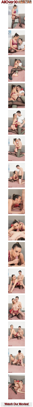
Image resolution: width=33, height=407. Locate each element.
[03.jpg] (16, 70)
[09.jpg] (16, 228)
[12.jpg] (16, 308)
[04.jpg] (16, 96)
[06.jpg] (16, 149)
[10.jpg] (16, 255)
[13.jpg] (16, 334)
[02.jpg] (16, 43)
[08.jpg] (16, 202)
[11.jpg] (16, 281)
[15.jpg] (16, 387)
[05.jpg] (16, 123)
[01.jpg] (16, 17)
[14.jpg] (16, 361)
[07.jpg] (16, 176)
